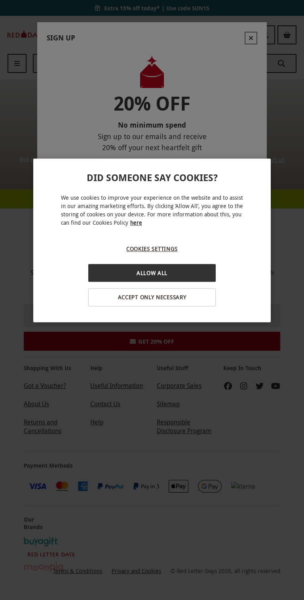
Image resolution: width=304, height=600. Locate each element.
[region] (152, 241)
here (136, 223)
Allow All (152, 273)
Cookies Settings (152, 249)
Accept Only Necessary (152, 297)
